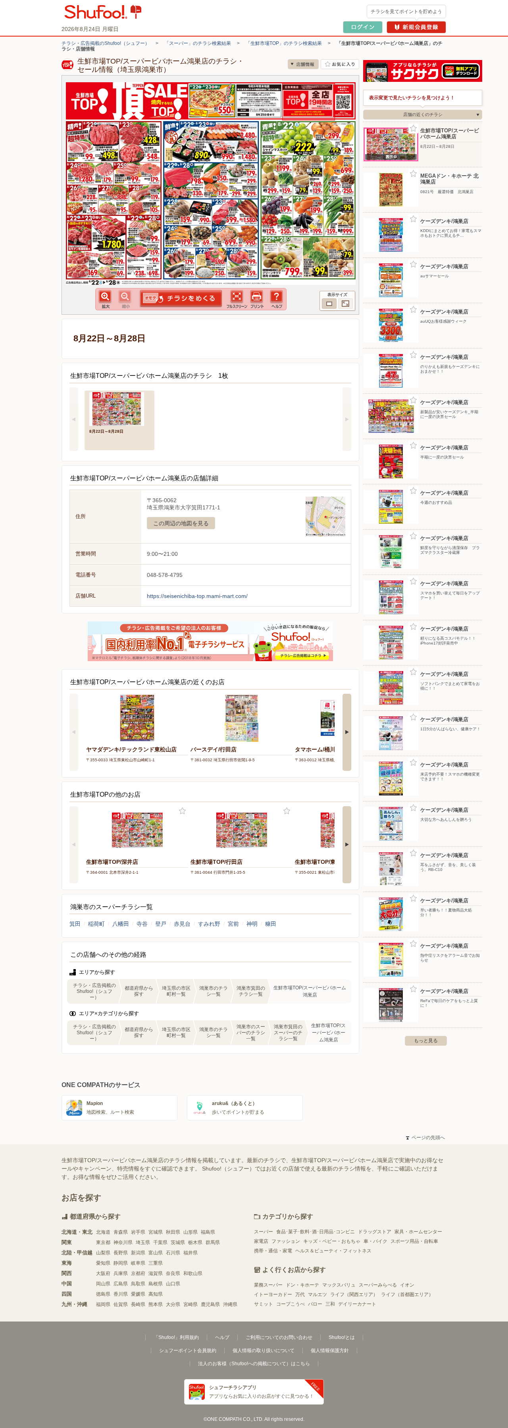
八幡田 (120, 924)
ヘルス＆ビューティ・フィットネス (333, 1251)
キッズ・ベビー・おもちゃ (331, 1241)
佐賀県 (121, 1304)
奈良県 (173, 1273)
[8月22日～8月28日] (119, 408)
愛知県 (103, 1263)
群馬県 (213, 1242)
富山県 (155, 1253)
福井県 (190, 1253)
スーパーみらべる (378, 1285)
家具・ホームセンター (418, 1232)
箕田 (75, 924)
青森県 (121, 1232)
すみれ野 (209, 924)
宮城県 (155, 1232)
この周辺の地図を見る (181, 523)
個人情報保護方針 (330, 1350)
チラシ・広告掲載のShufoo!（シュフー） (106, 43)
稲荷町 (96, 924)
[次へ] (347, 419)
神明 (252, 924)
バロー (315, 1304)
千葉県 (160, 1242)
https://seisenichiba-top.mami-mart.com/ (197, 596)
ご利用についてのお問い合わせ (279, 1337)
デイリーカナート (357, 1304)
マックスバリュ (339, 1285)
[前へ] (73, 419)
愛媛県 (138, 1294)
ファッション (285, 1241)
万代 (300, 1294)
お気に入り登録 (182, 811)
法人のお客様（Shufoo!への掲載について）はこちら (254, 1363)
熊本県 (155, 1304)
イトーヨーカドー (273, 1294)
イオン (407, 1285)
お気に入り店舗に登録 (340, 64)
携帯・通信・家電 (273, 1251)
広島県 (121, 1284)
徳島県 (103, 1294)
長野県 (121, 1253)
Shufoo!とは (342, 1337)
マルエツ (317, 1294)
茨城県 (178, 1242)
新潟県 (138, 1253)
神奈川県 (123, 1242)
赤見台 (182, 924)
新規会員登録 (416, 27)
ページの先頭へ (425, 1137)
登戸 (160, 924)
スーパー (263, 1232)
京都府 (138, 1273)
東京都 (103, 1242)
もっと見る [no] (426, 1040)
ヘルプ (222, 1337)
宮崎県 (190, 1304)
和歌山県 (192, 1273)
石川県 (173, 1253)
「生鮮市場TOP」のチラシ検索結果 (284, 43)
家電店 (261, 1241)
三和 (330, 1304)
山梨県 (103, 1253)
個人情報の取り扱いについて (263, 1350)
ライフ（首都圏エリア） (407, 1294)
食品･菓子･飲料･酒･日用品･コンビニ (315, 1232)
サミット (263, 1304)
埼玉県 (143, 1242)
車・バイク (375, 1241)
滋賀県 (155, 1273)
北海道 (103, 1232)
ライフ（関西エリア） (354, 1294)
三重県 (155, 1263)
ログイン (363, 27)
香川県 (121, 1294)
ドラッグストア (374, 1232)
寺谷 (142, 924)
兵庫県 (121, 1273)
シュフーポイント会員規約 (187, 1350)
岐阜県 (138, 1263)
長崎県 (138, 1304)
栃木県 (195, 1242)
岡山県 (103, 1284)
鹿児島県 (210, 1304)
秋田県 (173, 1232)
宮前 (233, 924)
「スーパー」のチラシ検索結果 (197, 43)
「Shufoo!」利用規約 (176, 1337)
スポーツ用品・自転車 (414, 1241)
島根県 (155, 1284)
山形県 (190, 1232)
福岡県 (103, 1304)
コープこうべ (290, 1304)
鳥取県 (138, 1284)
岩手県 (138, 1232)
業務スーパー (268, 1285)
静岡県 (121, 1263)
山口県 (173, 1284)
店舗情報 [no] (303, 64)
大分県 (173, 1304)
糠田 (270, 924)
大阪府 (103, 1273)
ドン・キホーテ (302, 1285)
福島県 (208, 1232)
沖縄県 (230, 1304)
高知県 (155, 1294)
